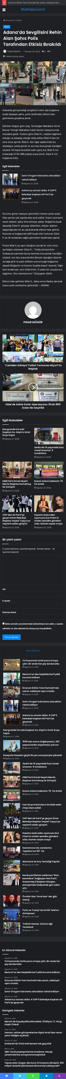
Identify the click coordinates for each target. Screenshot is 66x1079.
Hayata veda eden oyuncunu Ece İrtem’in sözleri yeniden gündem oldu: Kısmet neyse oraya (48, 519)
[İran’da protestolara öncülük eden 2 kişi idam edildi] (11, 809)
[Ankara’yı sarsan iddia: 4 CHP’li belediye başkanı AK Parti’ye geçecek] (10, 194)
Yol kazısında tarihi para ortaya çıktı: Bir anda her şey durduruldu (40, 662)
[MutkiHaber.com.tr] (33, 9)
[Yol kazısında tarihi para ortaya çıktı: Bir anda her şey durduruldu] (11, 665)
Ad (4, 589)
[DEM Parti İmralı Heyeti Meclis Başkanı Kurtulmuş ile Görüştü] (17, 470)
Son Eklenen (33, 650)
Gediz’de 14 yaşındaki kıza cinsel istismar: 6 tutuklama (49, 450)
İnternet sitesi (9, 612)
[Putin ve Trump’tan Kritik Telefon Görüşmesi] (11, 914)
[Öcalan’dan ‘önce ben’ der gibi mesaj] (11, 900)
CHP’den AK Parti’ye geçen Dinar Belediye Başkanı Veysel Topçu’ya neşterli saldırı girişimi (16, 519)
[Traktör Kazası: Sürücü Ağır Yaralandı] (11, 928)
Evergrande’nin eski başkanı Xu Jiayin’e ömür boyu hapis (16, 432)
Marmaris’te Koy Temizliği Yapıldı (41, 861)
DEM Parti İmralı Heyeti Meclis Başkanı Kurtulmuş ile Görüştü (16, 484)
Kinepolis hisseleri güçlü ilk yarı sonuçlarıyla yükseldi (32, 755)
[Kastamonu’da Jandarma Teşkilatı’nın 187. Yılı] (11, 852)
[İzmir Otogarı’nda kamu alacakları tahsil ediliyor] (10, 179)
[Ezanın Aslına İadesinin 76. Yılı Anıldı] (49, 470)
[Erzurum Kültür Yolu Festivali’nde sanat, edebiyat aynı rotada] (11, 692)
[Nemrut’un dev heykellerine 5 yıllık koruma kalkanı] (11, 678)
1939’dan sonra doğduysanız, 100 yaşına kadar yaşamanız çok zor (40, 743)
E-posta (7, 600)
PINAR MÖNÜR (13, 51)
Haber (19, 20)
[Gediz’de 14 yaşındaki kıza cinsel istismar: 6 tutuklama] (49, 436)
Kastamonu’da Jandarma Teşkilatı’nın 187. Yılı (37, 849)
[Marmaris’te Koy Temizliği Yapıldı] (11, 866)
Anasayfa (9, 20)
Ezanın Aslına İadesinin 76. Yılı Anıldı (48, 483)
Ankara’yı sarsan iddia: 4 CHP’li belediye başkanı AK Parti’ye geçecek (39, 194)
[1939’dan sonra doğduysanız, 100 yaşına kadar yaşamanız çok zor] (11, 746)
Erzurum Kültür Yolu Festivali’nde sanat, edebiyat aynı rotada (37, 2)
